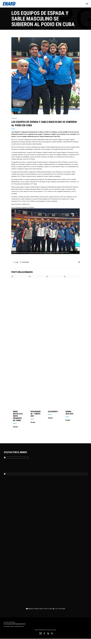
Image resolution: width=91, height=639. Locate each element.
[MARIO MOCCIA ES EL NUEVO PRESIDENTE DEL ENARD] (19, 342)
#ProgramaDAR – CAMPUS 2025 (35, 413)
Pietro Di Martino (63, 162)
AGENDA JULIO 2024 (69, 412)
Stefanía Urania (65, 179)
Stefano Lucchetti (31, 164)
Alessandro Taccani (72, 152)
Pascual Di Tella (72, 162)
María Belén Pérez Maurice (71, 141)
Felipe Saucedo (44, 196)
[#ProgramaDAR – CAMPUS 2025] (37, 342)
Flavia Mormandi (57, 172)
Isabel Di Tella (36, 141)
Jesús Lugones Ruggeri (55, 139)
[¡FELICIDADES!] (54, 342)
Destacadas (25, 262)
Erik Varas (63, 196)
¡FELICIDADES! (53, 411)
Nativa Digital (12, 622)
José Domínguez (37, 152)
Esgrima (16, 110)
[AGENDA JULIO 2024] (72, 342)
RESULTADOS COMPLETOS (20, 204)
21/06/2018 (14, 118)
